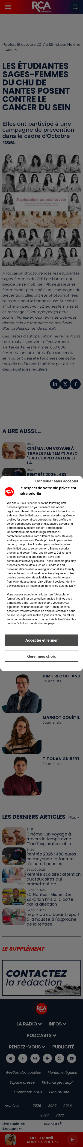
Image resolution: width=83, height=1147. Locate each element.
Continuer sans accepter (56, 481)
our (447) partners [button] (28, 503)
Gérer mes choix (41, 656)
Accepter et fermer (41, 640)
